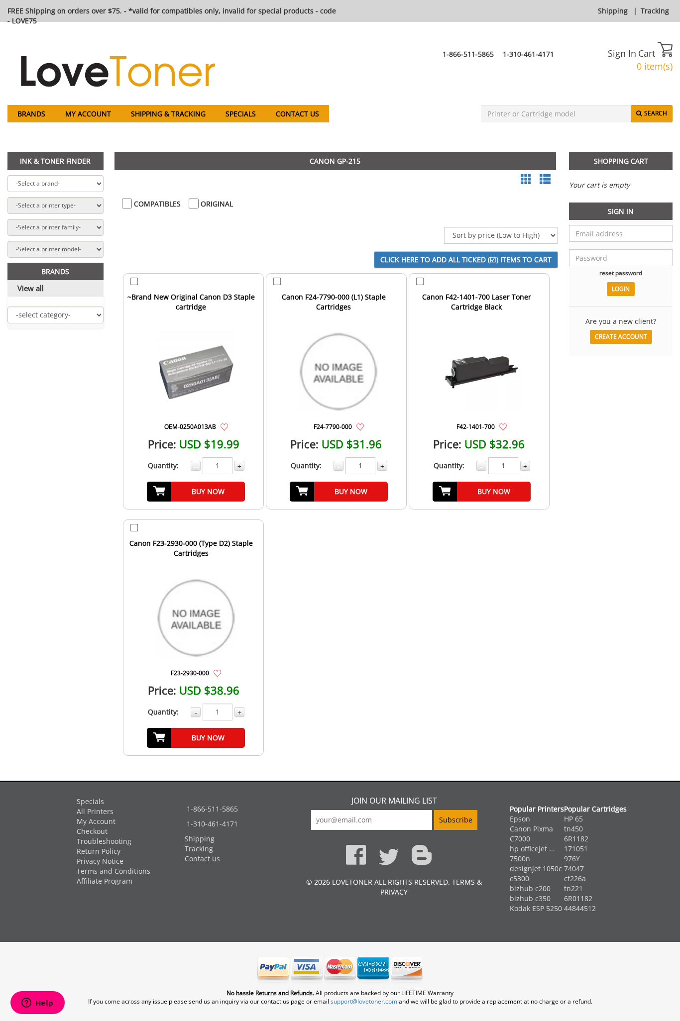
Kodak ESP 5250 (536, 908)
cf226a (575, 878)
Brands (31, 113)
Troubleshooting (104, 841)
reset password (620, 273)
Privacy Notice (100, 861)
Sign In (622, 53)
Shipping (613, 10)
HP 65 (573, 818)
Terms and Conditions (113, 871)
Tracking (655, 10)
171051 (576, 848)
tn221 (573, 888)
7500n (520, 858)
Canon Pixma (531, 828)
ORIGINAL (216, 203)
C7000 (520, 838)
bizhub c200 (530, 888)
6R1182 (576, 838)
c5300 (519, 878)
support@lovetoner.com (364, 1001)
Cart (648, 53)
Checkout (92, 831)
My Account (88, 113)
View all (30, 288)
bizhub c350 (530, 898)
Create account (621, 336)
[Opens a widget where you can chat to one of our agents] (37, 1003)
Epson (520, 818)
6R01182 (578, 898)
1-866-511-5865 (468, 54)
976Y (572, 858)
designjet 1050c (536, 868)
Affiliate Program (104, 881)
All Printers (95, 811)
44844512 (580, 908)
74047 (574, 868)
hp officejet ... (532, 848)
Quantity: (163, 465)
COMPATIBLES (156, 203)
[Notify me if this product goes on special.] (224, 426)
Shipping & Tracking (168, 113)
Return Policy (98, 851)
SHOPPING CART (621, 161)
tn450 (573, 828)
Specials (241, 113)
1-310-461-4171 (528, 54)
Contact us (297, 113)
